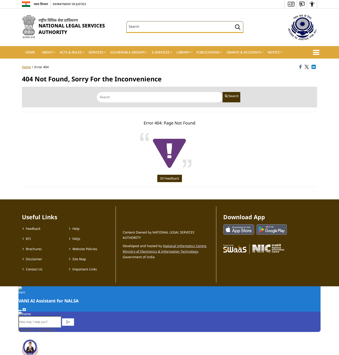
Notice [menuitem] (274, 52)
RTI (28, 239)
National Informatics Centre (184, 246)
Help (76, 228)
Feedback (171, 178)
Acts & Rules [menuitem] (71, 52)
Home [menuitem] (30, 52)
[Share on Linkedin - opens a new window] (314, 67)
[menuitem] (291, 4)
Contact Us (34, 269)
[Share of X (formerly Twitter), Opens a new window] (307, 67)
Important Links (84, 269)
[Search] (237, 27)
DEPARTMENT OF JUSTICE (69, 4)
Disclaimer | (28, 330)
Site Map (79, 259)
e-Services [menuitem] (161, 52)
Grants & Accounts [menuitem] (244, 52)
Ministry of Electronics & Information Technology (160, 251)
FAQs (76, 239)
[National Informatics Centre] (268, 248)
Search (233, 96)
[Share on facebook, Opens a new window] (301, 67)
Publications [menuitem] (208, 52)
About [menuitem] (47, 52)
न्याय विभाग (41, 4)
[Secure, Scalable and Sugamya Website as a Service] (235, 248)
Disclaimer (34, 259)
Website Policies (84, 249)
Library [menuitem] (183, 52)
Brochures (34, 249)
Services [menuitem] (96, 52)
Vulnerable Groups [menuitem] (127, 52)
